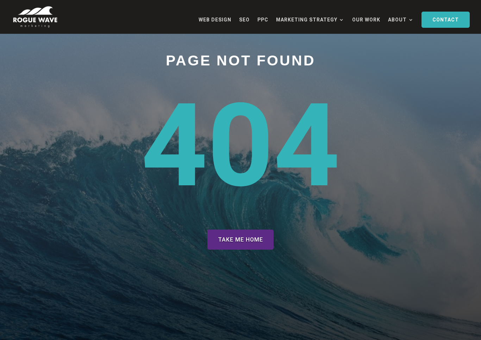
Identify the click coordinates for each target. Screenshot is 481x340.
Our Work (366, 20)
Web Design (215, 20)
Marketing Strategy (306, 20)
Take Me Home (240, 239)
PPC (262, 20)
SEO (244, 20)
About (397, 20)
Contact (445, 20)
